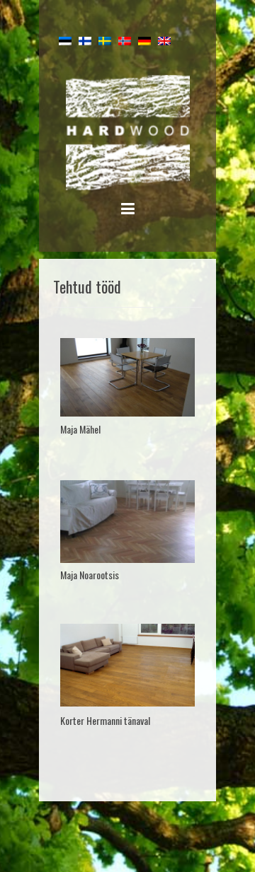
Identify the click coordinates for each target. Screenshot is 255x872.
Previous (72, 379)
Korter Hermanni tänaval (105, 720)
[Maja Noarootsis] (127, 521)
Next (183, 379)
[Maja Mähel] (127, 377)
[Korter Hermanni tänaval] (127, 665)
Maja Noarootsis (89, 574)
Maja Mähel (80, 429)
